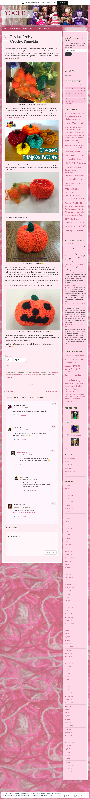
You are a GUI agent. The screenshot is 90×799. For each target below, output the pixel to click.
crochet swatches (70, 143)
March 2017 (68, 683)
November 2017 (69, 656)
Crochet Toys (71, 148)
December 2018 (69, 613)
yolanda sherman (71, 234)
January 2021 (68, 548)
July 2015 (67, 749)
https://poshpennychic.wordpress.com (24, 512)
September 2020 (69, 557)
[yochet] (38, 15)
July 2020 (67, 564)
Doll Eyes (80, 155)
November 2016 (69, 696)
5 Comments (8, 377)
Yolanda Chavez (22, 452)
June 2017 (67, 673)
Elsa (79, 159)
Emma (16, 427)
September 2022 (69, 508)
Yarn (40, 374)
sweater (81, 212)
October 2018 (68, 620)
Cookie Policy (43, 795)
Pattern (68, 203)
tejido (66, 215)
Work (78, 226)
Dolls (75, 159)
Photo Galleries (28, 28)
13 (69, 96)
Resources (47, 28)
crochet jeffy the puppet (72, 138)
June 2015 (67, 752)
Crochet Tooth (74, 145)
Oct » (70, 103)
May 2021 (67, 538)
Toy (34, 374)
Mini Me (74, 193)
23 (78, 98)
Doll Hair (68, 159)
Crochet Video (81, 363)
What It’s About (15, 28)
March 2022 (68, 525)
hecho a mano (78, 175)
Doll (81, 151)
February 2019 (69, 607)
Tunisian (77, 219)
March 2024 (68, 492)
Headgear (79, 381)
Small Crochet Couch (53, 391)
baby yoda (79, 113)
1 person (23, 415)
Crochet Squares (76, 140)
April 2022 (67, 521)
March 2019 (68, 604)
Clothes (68, 119)
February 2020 (69, 577)
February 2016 (69, 725)
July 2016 (67, 709)
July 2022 (67, 511)
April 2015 (67, 758)
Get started (62, 3)
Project (73, 206)
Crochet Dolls (80, 132)
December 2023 (69, 502)
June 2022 (67, 515)
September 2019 (69, 587)
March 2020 (68, 574)
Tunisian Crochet (72, 222)
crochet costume (75, 129)
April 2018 (67, 640)
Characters (69, 116)
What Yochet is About (70, 471)
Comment (50, 552)
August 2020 (68, 561)
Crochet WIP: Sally (70, 285)
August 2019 (68, 590)
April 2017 (67, 679)
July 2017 (67, 669)
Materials (19, 374)
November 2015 (69, 735)
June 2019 (67, 594)
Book (84, 113)
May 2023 (67, 505)
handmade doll (78, 173)
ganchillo (69, 167)
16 (78, 96)
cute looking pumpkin (14, 117)
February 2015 (69, 765)
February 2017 (69, 686)
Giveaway (67, 371)
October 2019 (68, 584)
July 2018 (67, 630)
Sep (5, 36)
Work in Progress (71, 401)
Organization (78, 198)
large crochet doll (75, 183)
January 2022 (68, 531)
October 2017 (68, 660)
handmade (69, 173)
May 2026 (67, 485)
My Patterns (80, 384)
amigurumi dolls (70, 113)
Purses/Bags (76, 392)
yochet (17, 14)
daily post (74, 152)
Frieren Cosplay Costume (71, 243)
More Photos (68, 448)
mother (79, 193)
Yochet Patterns (69, 474)
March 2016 (68, 722)
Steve (69, 212)
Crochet (48, 372)
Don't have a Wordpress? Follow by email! (74, 38)
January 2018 (68, 650)
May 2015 (67, 755)
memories (81, 189)
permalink (52, 374)
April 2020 (67, 571)
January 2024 (68, 498)
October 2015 (68, 739)
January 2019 (68, 610)
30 (78, 101)
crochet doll (70, 132)
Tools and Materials (72, 399)
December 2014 (69, 772)
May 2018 (67, 637)
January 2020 (68, 581)
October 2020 (68, 554)
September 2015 (69, 742)
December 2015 (69, 732)
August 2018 (68, 627)
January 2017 (68, 689)
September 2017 (69, 663)
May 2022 (67, 518)
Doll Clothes (70, 155)
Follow (68, 54)
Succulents (83, 396)
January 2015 (68, 768)
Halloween (8, 374)
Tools (81, 215)
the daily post (73, 215)
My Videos (68, 386)
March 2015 (68, 762)
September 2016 (69, 702)
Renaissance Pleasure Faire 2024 (74, 264)
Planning (25, 374)
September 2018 (69, 623)
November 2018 (69, 617)
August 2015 (68, 745)
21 (72, 98)
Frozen (84, 163)
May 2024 (67, 488)
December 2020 (69, 551)
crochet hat (80, 135)
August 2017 (68, 666)
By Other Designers (70, 458)
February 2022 (69, 528)
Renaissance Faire (74, 209)
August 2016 (68, 706)
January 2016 (68, 729)
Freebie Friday (35, 372)
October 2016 (68, 699)
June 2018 (67, 633)
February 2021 (69, 544)
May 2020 (67, 567)
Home (5, 28)
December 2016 (69, 693)
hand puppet (68, 175)
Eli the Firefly (8, 391)
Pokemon (67, 206)
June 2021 (67, 534)
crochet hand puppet (71, 135)
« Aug (66, 103)
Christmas (77, 116)
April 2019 (67, 600)
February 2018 (69, 646)
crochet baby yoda (71, 127)
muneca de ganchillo (71, 195)
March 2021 (68, 541)
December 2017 (69, 653)
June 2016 (67, 712)
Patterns (38, 28)
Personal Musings (72, 389)
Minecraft (68, 193)
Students (74, 212)
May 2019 (67, 597)
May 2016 (67, 716)
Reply (54, 404)
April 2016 (67, 719)
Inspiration (14, 374)
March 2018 (68, 643)
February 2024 (69, 495)
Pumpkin (30, 374)
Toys (37, 374)
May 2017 (67, 676)
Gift (75, 167)
